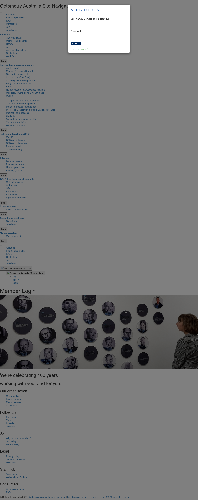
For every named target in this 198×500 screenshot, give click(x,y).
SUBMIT (75, 43)
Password (76, 30)
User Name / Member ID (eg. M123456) (90, 18)
